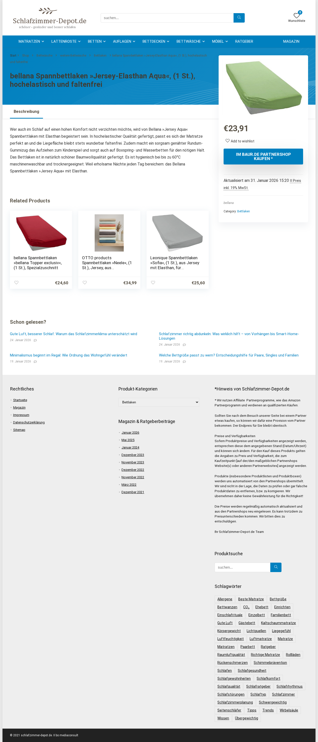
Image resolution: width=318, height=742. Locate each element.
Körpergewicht (229, 631)
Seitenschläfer (229, 710)
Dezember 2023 (132, 455)
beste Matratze (251, 599)
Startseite (20, 400)
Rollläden (293, 655)
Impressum (21, 415)
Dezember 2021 (132, 492)
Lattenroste (64, 41)
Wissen (223, 718)
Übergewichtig (246, 718)
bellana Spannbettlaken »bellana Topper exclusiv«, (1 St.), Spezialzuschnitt (38, 262)
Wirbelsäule (289, 710)
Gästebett (246, 623)
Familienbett (281, 615)
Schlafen (224, 671)
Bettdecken (154, 41)
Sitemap (19, 430)
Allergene (224, 599)
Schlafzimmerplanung (235, 702)
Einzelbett (256, 615)
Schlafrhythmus (290, 686)
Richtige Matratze (265, 655)
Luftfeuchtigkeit (230, 639)
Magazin (291, 41)
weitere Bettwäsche (73, 55)
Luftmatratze (261, 639)
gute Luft (225, 623)
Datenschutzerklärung (29, 422)
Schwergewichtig (273, 702)
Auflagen (122, 41)
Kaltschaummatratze (278, 623)
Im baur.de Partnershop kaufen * (263, 156)
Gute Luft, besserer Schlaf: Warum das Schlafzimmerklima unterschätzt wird (73, 334)
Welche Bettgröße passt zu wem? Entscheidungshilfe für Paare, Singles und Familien (229, 355)
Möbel (218, 41)
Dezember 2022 (132, 470)
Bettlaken (100, 55)
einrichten (282, 607)
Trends (268, 710)
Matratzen (29, 41)
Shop (25, 55)
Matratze (285, 639)
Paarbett (247, 647)
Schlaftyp (258, 694)
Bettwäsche (189, 41)
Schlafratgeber (258, 686)
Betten (95, 41)
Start (13, 55)
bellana (229, 203)
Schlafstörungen (230, 694)
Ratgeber (244, 41)
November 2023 (132, 462)
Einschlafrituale (229, 615)
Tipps (251, 710)
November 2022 (132, 477)
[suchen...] (239, 18)
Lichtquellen (256, 631)
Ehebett (261, 607)
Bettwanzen (227, 607)
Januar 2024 (130, 447)
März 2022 (128, 484)
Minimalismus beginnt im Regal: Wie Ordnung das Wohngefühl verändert (68, 355)
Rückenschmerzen (232, 663)
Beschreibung (26, 111)
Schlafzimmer (283, 694)
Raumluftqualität (231, 655)
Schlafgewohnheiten (234, 678)
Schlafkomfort (268, 678)
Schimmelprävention (270, 663)
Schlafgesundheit (252, 671)
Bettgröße (278, 599)
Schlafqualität (228, 686)
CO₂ (246, 607)
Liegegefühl (281, 631)
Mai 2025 (127, 440)
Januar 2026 (130, 432)
